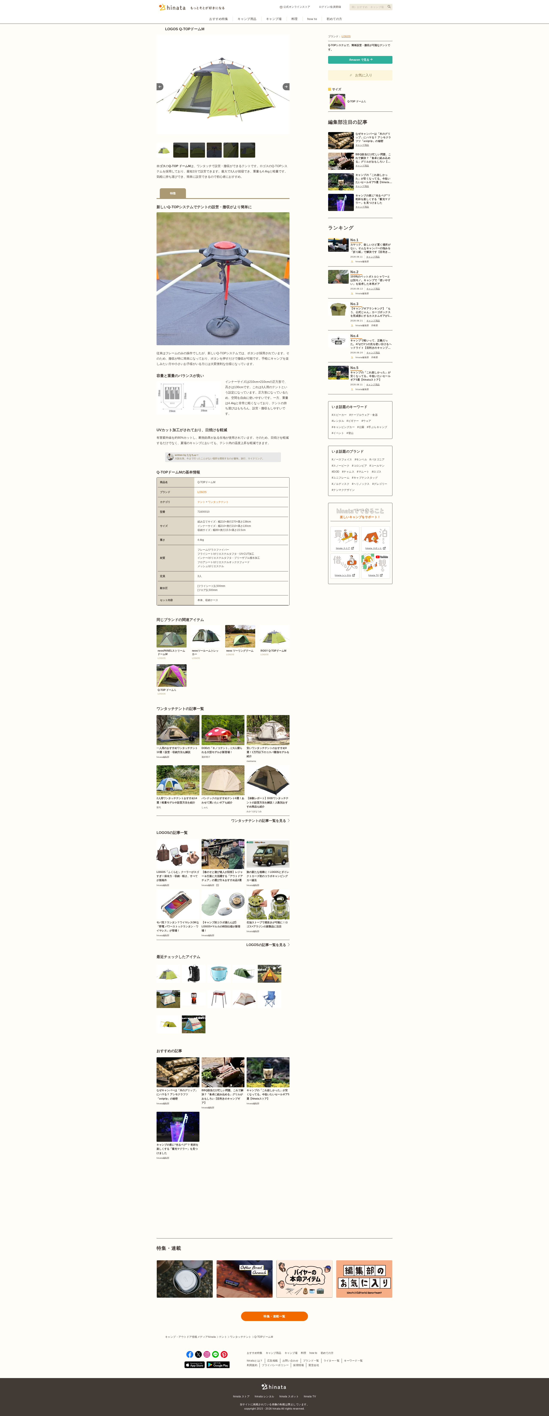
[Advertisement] (188, 1189)
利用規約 (252, 1365)
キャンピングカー (344, 427)
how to (312, 18)
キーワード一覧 (353, 1360)
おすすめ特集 (218, 18)
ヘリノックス (362, 483)
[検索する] (389, 6)
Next (286, 86)
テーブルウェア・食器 (364, 414)
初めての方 (334, 18)
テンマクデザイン (344, 489)
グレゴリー (380, 483)
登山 (350, 433)
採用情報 (298, 1365)
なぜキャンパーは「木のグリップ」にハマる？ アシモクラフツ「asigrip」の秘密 (373, 137)
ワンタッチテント (218, 501)
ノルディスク (341, 483)
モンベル (361, 459)
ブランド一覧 (311, 1360)
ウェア (367, 420)
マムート (364, 471)
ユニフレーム (341, 477)
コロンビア (360, 465)
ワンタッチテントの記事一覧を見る (258, 820)
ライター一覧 (332, 1360)
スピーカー (340, 414)
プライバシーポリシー (275, 1365)
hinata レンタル (264, 1396)
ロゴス (377, 471)
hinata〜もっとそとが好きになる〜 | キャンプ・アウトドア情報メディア (274, 1386)
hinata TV (310, 1396)
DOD (336, 471)
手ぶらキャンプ (377, 427)
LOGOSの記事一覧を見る (266, 945)
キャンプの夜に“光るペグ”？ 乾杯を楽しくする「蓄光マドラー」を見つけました (373, 199)
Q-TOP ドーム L (356, 101)
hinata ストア (241, 1396)
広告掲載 (272, 1360)
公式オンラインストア (297, 6)
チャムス (349, 471)
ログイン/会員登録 (330, 6)
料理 (294, 18)
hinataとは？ (255, 1360)
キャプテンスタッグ (366, 477)
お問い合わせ (290, 1360)
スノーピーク (341, 465)
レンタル (338, 420)
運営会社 (313, 1365)
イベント (338, 433)
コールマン (378, 465)
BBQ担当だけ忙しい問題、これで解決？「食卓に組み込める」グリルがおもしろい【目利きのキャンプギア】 (373, 158)
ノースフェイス (342, 459)
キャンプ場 (274, 18)
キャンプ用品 (247, 18)
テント (201, 501)
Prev (160, 86)
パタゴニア (378, 459)
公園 (361, 427)
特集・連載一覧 (274, 1316)
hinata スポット (289, 1396)
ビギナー (353, 420)
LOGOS (202, 492)
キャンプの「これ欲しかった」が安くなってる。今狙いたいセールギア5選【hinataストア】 (374, 178)
